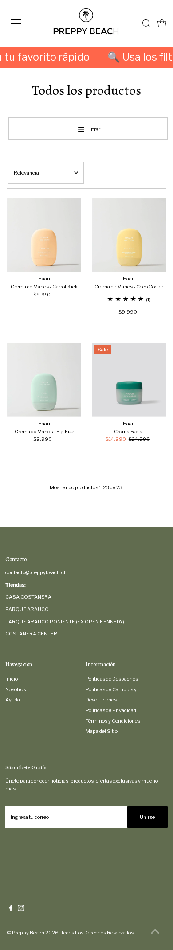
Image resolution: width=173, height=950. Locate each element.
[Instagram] (21, 909)
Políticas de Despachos (112, 679)
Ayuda (12, 700)
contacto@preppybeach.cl (35, 572)
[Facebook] (11, 909)
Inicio (11, 679)
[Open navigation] (24, 23)
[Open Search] (146, 23)
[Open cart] (161, 23)
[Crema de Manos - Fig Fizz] (44, 380)
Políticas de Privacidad (111, 710)
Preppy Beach (28, 933)
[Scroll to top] (155, 932)
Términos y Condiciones (113, 721)
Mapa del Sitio (102, 731)
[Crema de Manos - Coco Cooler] (129, 235)
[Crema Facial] (129, 380)
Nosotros (15, 689)
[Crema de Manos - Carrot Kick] (44, 235)
